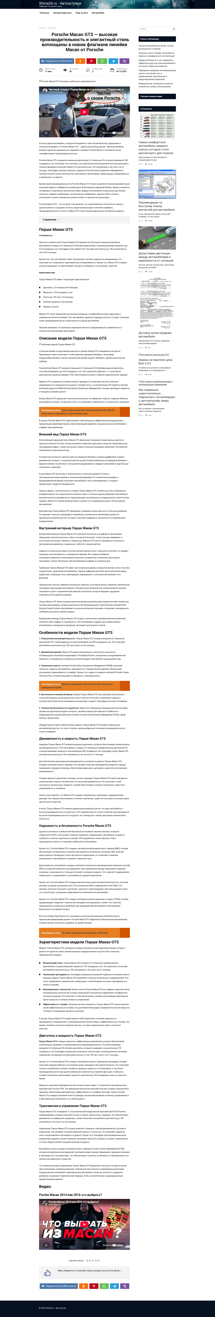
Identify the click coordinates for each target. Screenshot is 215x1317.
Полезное (44, 13)
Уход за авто (82, 13)
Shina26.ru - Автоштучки (60, 3)
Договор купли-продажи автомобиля (155, 334)
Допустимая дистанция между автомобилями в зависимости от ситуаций (156, 257)
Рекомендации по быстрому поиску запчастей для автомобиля (157, 206)
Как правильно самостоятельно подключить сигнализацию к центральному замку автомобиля (157, 397)
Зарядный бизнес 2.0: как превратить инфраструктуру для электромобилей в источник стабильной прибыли (157, 63)
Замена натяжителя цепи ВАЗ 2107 (155, 361)
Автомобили (98, 13)
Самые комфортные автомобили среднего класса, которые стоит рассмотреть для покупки (156, 148)
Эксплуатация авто (62, 13)
